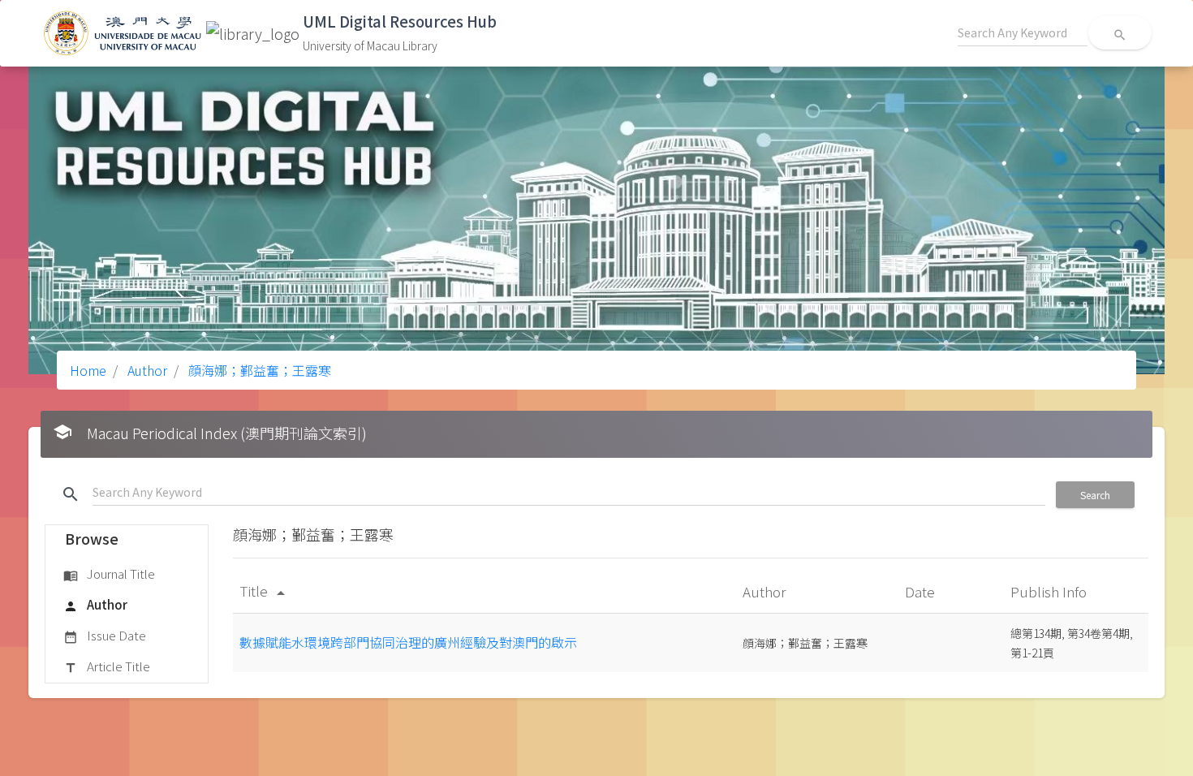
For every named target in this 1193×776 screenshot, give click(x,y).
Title (265, 590)
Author (145, 370)
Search (1095, 495)
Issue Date (104, 635)
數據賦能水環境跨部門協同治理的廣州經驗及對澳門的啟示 (408, 642)
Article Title (106, 666)
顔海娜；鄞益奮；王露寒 (258, 370)
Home (88, 370)
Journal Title (109, 573)
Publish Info (1050, 591)
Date (921, 591)
